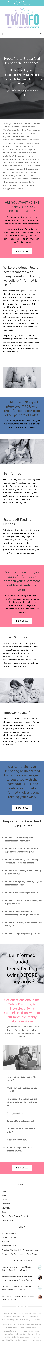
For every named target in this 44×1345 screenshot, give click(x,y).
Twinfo (39, 1319)
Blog (4, 1195)
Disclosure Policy (10, 1313)
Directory (6, 1204)
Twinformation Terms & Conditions (19, 1316)
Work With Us (7, 1220)
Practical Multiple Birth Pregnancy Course (20, 1250)
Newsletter (6, 1208)
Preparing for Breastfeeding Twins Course (20, 1254)
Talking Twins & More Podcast (15, 1216)
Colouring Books (9, 1237)
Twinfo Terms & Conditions (29, 1313)
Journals (5, 1242)
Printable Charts (9, 1246)
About (4, 1191)
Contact (5, 1199)
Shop (4, 1212)
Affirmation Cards (9, 1233)
